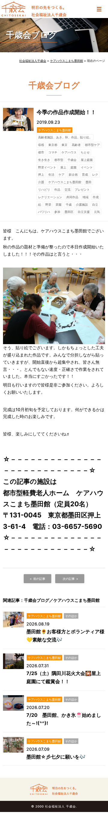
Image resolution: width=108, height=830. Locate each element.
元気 (97, 212)
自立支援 (84, 212)
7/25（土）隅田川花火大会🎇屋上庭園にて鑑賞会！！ (63, 677)
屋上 (63, 167)
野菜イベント (47, 167)
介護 (41, 182)
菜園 (59, 204)
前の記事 (39, 578)
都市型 (58, 160)
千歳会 (72, 160)
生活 (51, 174)
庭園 (73, 167)
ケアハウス (69, 152)
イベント (87, 167)
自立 (95, 204)
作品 (57, 189)
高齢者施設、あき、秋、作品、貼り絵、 (65, 137)
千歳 (69, 204)
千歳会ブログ (31, 35)
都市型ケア (92, 145)
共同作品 (72, 197)
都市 (41, 152)
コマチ (52, 152)
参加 (57, 212)
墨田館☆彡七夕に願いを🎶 (56, 757)
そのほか (71, 616)
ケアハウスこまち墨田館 (54, 130)
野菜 (48, 204)
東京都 (52, 145)
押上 (41, 174)
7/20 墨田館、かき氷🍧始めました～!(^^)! (63, 719)
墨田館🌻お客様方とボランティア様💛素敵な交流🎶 (65, 636)
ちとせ (85, 152)
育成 (85, 174)
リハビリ (44, 189)
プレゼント (82, 189)
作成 (96, 197)
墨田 (89, 182)
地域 (85, 197)
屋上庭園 (87, 160)
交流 (67, 189)
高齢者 (76, 145)
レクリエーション (50, 197)
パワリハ (44, 212)
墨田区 (69, 212)
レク (95, 174)
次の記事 (69, 578)
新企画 (73, 174)
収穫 (41, 145)
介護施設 (82, 204)
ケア (61, 174)
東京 (65, 145)
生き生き (44, 160)
